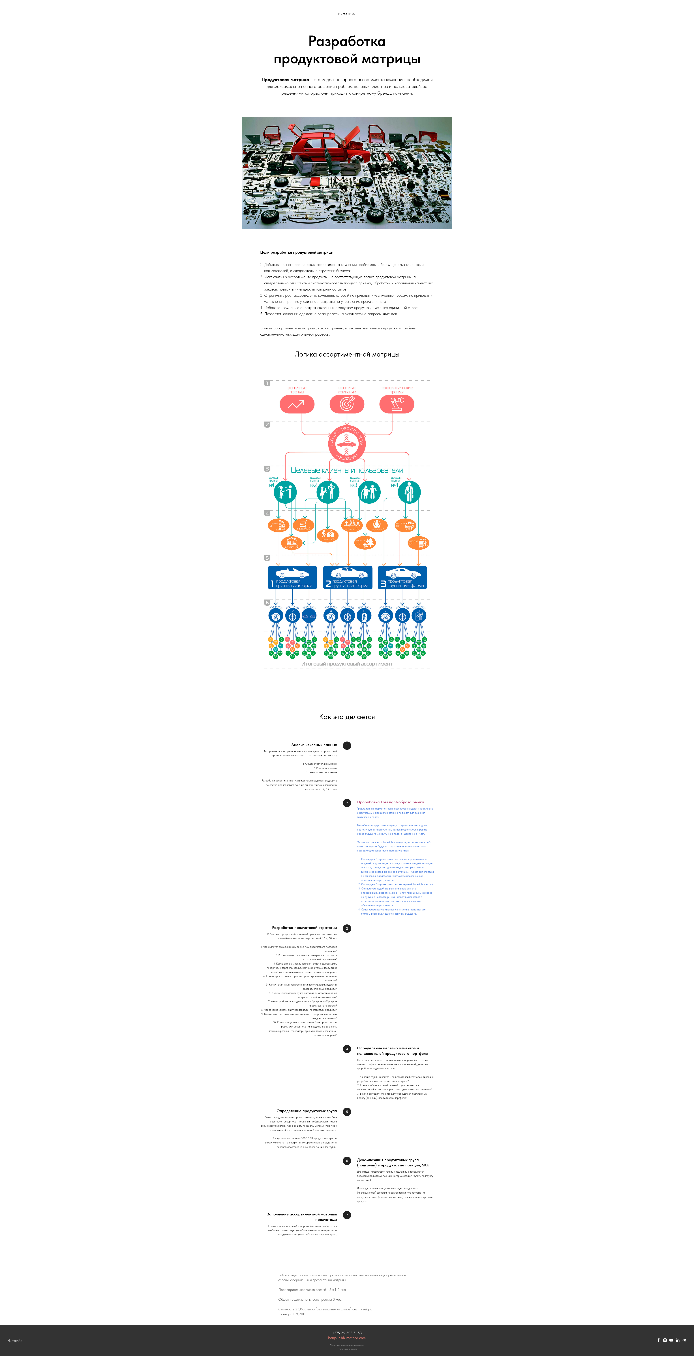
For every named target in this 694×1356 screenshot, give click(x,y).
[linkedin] (677, 1341)
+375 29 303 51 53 (347, 1333)
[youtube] (671, 1341)
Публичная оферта (347, 1348)
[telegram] (684, 1341)
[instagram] (665, 1341)
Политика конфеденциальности (347, 1345)
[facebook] (658, 1341)
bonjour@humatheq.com (347, 1338)
